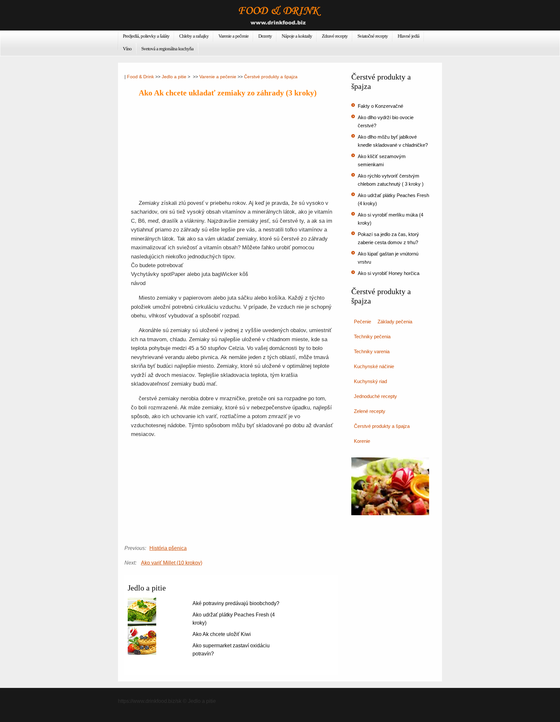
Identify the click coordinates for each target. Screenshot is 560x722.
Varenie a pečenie (233, 36)
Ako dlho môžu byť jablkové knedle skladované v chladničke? (393, 141)
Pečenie (362, 321)
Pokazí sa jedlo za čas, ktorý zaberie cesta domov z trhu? (388, 238)
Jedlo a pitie (174, 76)
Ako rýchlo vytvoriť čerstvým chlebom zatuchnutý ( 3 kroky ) (391, 180)
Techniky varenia (372, 351)
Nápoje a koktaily (297, 36)
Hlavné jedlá (408, 36)
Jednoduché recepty (375, 396)
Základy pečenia (395, 321)
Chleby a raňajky (194, 36)
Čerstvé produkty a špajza (271, 76)
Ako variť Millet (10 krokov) (171, 563)
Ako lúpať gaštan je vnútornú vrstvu (388, 258)
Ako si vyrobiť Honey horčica (388, 273)
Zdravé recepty (335, 36)
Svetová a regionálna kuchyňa (167, 48)
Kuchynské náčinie (374, 366)
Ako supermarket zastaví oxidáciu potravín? (231, 649)
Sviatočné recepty (372, 36)
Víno (127, 48)
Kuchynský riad (370, 381)
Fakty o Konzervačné (380, 106)
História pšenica (168, 548)
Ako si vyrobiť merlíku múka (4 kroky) (390, 219)
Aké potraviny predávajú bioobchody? (235, 603)
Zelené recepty (369, 411)
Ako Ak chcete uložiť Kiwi (221, 634)
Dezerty (265, 36)
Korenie (362, 441)
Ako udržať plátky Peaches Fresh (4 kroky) (233, 619)
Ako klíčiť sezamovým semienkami (382, 160)
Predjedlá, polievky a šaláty (146, 36)
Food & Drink (140, 76)
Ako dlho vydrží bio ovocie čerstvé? (386, 121)
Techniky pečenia (372, 336)
